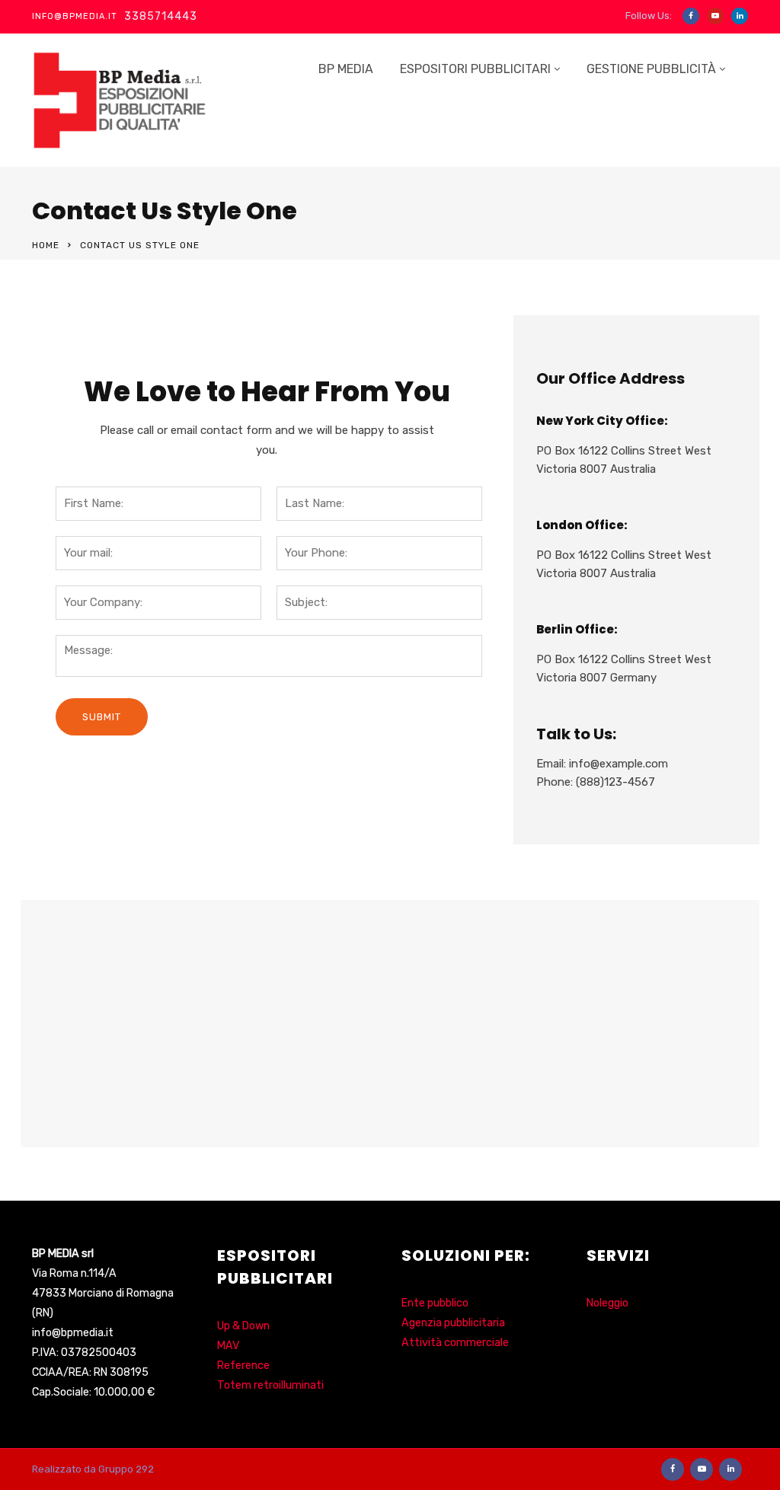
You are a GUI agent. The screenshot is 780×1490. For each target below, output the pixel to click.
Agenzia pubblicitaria (453, 1322)
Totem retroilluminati (270, 1385)
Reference (243, 1365)
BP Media (345, 69)
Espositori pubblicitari (475, 69)
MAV (228, 1345)
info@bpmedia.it (72, 1332)
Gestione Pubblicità (651, 69)
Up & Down (243, 1325)
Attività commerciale (455, 1342)
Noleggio (607, 1303)
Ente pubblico (434, 1303)
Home (45, 245)
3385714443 (160, 16)
